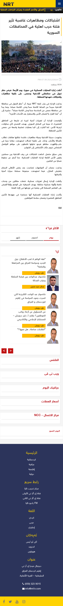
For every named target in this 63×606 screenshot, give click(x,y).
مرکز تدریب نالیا (31, 488)
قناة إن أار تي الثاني (31, 498)
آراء (57, 252)
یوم (51, 238)
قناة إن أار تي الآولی (31, 493)
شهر (18, 238)
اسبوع (35, 238)
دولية (31, 474)
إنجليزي (31, 527)
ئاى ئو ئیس (31, 542)
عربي (31, 522)
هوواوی (31, 551)
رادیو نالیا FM (32, 503)
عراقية (31, 464)
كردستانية (31, 459)
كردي (31, 518)
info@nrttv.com (33, 589)
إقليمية (31, 469)
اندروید (31, 547)
